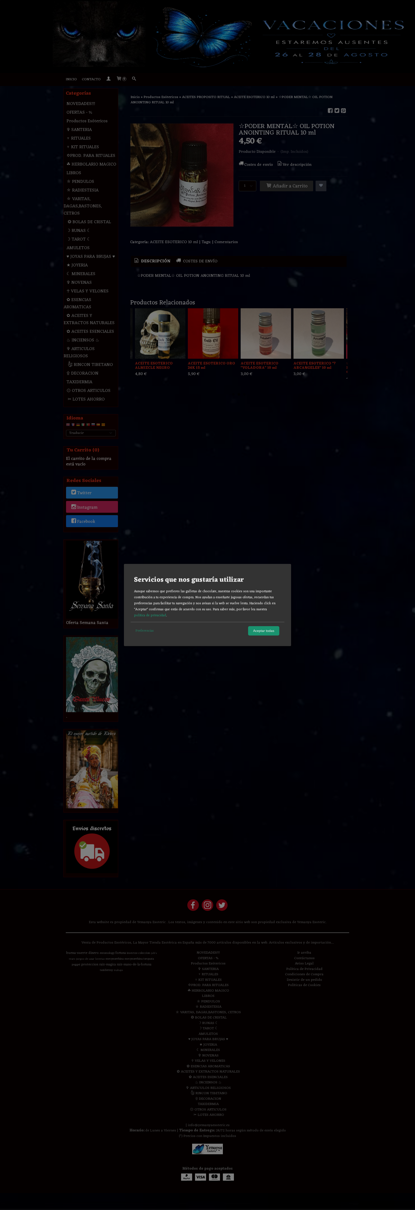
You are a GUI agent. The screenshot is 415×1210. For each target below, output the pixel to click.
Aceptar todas (263, 631)
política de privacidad (150, 615)
